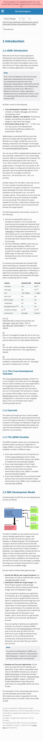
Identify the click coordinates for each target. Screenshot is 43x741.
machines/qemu (26, 629)
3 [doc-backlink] (3, 345)
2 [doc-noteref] (17, 306)
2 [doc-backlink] (7, 318)
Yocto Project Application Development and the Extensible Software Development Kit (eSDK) (20, 23)
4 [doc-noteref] (37, 309)
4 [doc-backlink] (3, 357)
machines (26, 596)
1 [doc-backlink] (5, 318)
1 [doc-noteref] (37, 286)
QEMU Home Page (12, 674)
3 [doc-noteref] (24, 309)
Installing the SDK (12, 580)
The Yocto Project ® (22, 11)
